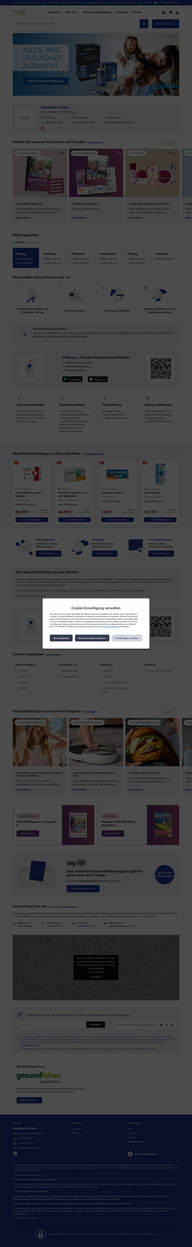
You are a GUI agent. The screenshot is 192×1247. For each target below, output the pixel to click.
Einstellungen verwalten (127, 638)
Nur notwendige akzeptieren (92, 638)
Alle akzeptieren (61, 638)
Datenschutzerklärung (111, 627)
